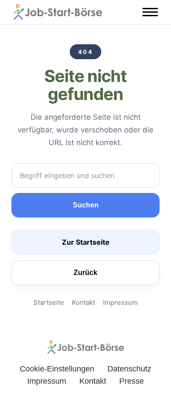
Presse (131, 381)
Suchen (86, 205)
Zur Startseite (86, 242)
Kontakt (83, 302)
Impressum (120, 302)
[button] (150, 12)
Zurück (85, 272)
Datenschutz (129, 368)
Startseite (48, 302)
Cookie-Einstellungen (57, 368)
